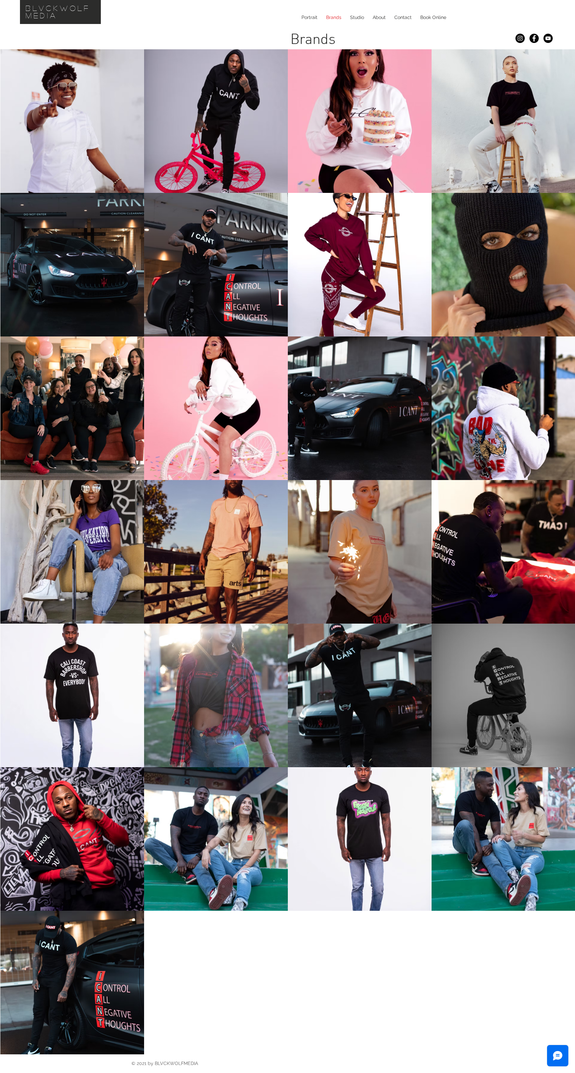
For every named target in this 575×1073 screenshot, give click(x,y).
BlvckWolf (58, 8)
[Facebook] (534, 38)
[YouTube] (548, 38)
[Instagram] (520, 38)
